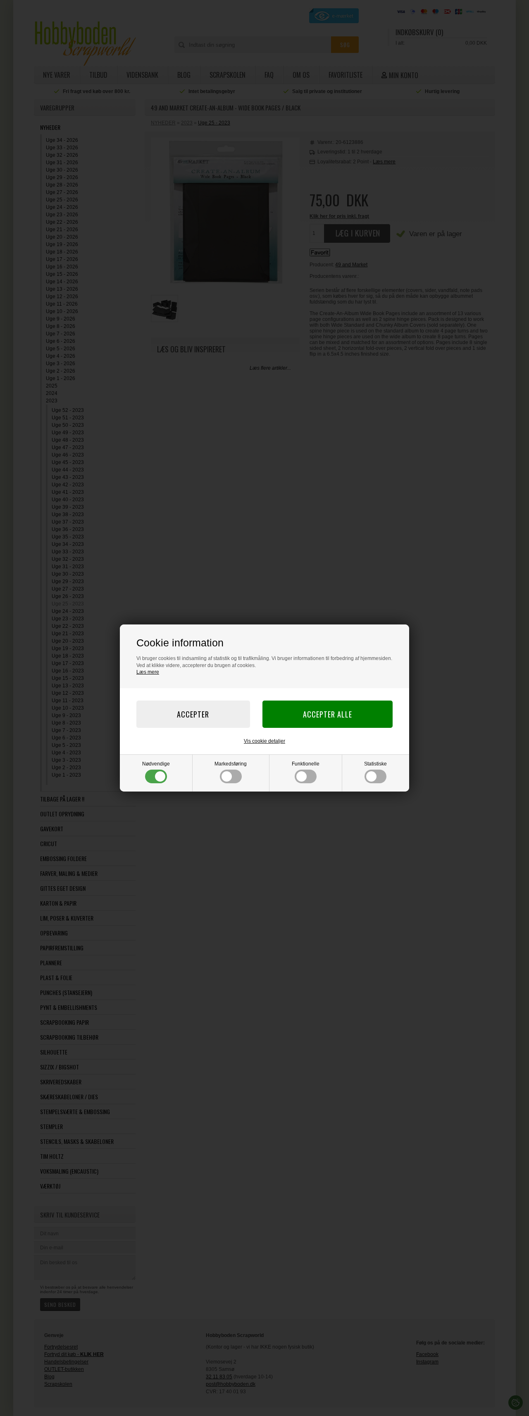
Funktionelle (305, 764)
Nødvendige (156, 764)
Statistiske (375, 764)
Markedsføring (230, 764)
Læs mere (147, 672)
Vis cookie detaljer (264, 741)
